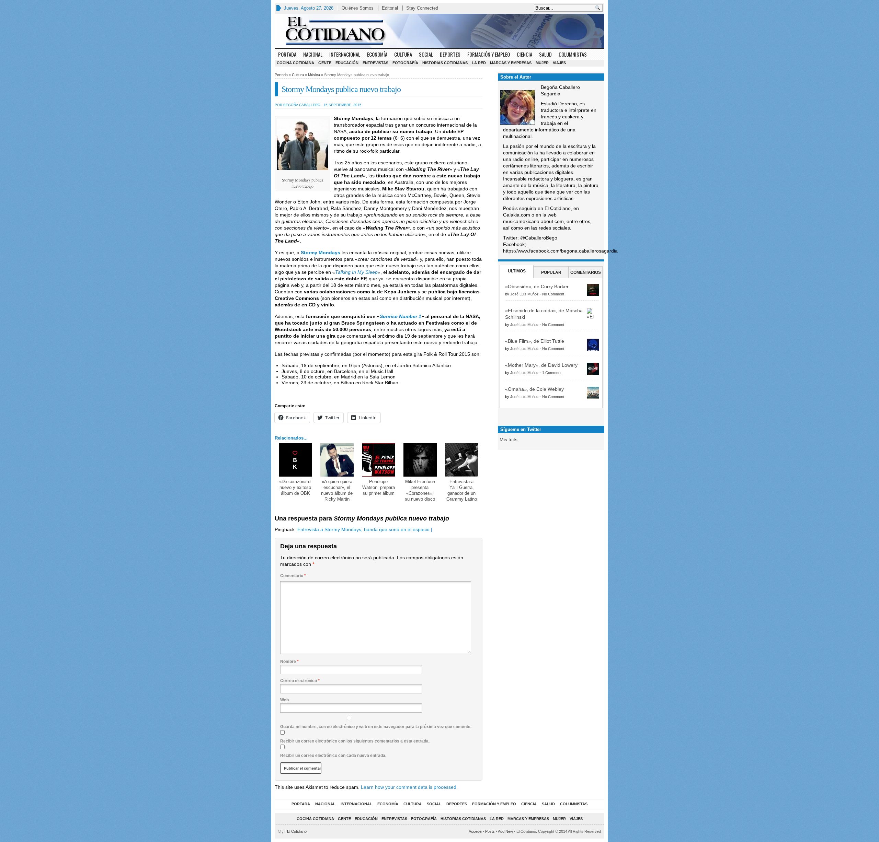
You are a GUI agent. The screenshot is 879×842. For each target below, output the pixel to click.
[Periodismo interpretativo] (439, 31)
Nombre (289, 661)
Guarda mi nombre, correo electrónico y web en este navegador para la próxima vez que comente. (375, 726)
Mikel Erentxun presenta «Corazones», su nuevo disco (420, 490)
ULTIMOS (517, 271)
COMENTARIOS (585, 272)
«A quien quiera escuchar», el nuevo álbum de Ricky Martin (337, 490)
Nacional (312, 54)
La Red (479, 63)
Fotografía (405, 63)
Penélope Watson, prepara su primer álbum (378, 487)
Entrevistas (375, 63)
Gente (324, 63)
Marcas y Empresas (511, 63)
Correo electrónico (300, 680)
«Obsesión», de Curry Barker (537, 286)
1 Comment (551, 373)
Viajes (559, 63)
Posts (490, 831)
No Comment (553, 294)
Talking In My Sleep (356, 272)
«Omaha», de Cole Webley (534, 389)
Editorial (390, 8)
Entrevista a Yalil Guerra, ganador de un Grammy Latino (461, 490)
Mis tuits (508, 439)
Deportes (450, 54)
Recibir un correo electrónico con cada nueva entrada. (333, 755)
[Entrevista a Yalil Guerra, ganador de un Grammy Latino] (461, 460)
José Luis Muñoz (524, 294)
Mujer (542, 63)
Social (426, 54)
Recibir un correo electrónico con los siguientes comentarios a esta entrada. (355, 741)
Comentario (293, 575)
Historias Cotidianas (445, 63)
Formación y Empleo (488, 54)
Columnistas (573, 54)
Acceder (476, 831)
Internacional (344, 54)
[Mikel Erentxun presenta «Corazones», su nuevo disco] (420, 460)
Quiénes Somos (358, 8)
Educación (346, 63)
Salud (545, 54)
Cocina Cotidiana (295, 63)
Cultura (403, 54)
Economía (377, 54)
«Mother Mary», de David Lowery (541, 365)
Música (314, 75)
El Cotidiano (295, 831)
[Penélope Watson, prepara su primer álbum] (378, 460)
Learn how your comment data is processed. (409, 787)
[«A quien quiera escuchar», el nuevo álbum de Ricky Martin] (337, 460)
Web (284, 700)
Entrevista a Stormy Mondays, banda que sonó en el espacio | (364, 529)
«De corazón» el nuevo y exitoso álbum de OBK (295, 487)
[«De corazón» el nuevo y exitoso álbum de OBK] (295, 460)
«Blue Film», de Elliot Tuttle (534, 341)
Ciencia (524, 54)
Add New (505, 831)
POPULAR (551, 272)
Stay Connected (422, 8)
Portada (287, 54)
